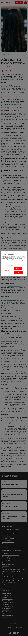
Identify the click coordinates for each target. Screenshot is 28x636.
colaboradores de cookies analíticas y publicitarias (13, 262)
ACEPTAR (18, 272)
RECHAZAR (18, 268)
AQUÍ (12, 265)
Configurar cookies (5, 270)
